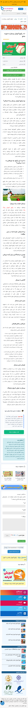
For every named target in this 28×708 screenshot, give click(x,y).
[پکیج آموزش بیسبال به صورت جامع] (14, 49)
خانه (25, 19)
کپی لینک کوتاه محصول (14, 551)
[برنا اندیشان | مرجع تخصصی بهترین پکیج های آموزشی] (7, 9)
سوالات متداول (11, 706)
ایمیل (23, 510)
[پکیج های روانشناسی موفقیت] (14, 487)
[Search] (2, 13)
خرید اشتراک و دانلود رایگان (12, 75)
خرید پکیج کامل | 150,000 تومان (14, 70)
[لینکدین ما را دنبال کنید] (25, 614)
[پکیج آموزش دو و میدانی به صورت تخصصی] (8, 474)
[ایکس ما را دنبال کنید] (25, 608)
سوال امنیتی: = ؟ (17, 535)
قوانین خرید (21, 706)
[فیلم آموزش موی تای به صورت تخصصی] (20, 474)
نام (24, 503)
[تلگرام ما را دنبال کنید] (25, 598)
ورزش (15, 19)
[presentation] (2, 476)
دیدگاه (23, 517)
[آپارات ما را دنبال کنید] (25, 603)
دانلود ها (20, 19)
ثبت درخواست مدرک (14, 432)
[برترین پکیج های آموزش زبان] (14, 27)
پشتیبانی (16, 706)
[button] (1, 2)
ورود (25, 706)
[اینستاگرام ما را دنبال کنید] (25, 593)
